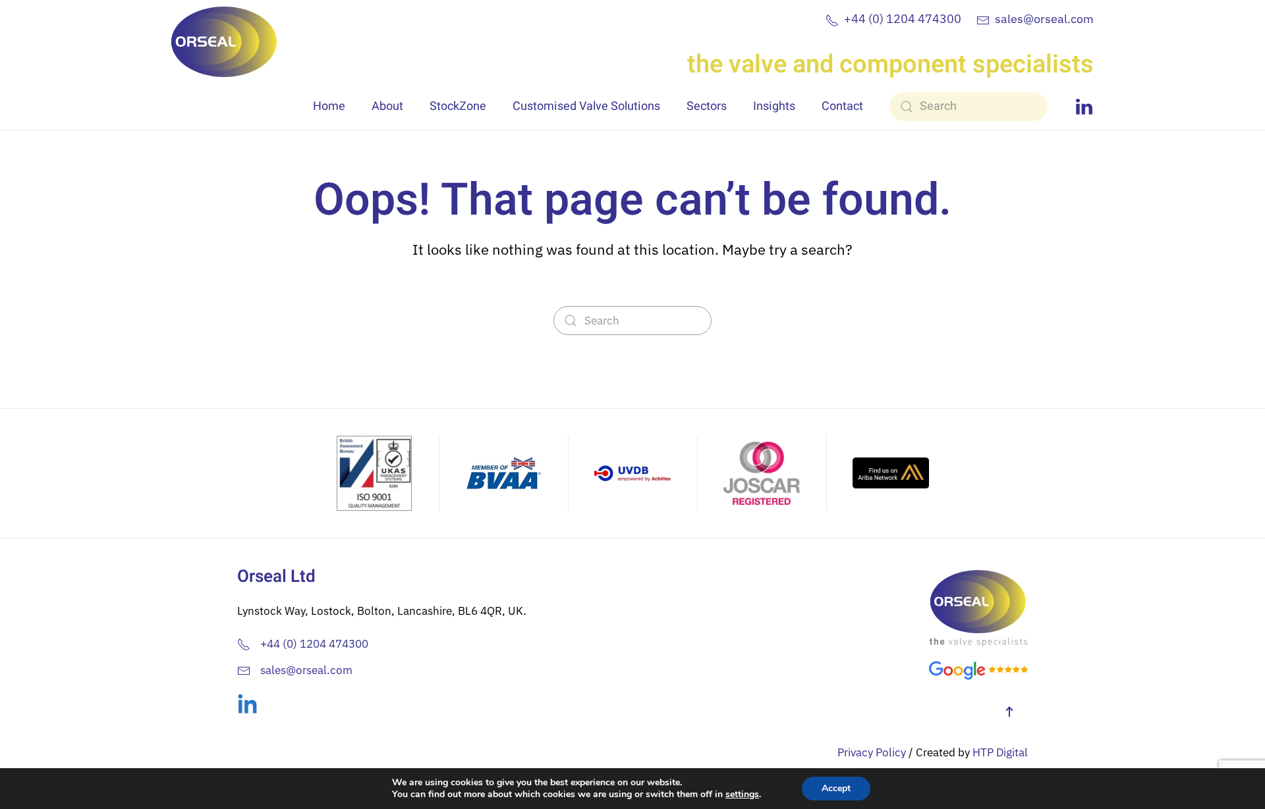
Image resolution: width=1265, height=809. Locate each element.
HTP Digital (1000, 752)
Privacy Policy (871, 752)
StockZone (458, 106)
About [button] (387, 106)
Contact (842, 106)
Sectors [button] (707, 106)
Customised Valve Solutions (586, 106)
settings (742, 794)
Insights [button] (774, 106)
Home (329, 106)
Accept (836, 788)
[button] (1009, 711)
